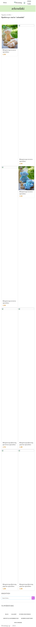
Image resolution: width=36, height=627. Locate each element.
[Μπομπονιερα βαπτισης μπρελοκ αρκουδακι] (26, 374)
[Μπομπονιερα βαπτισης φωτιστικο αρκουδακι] (10, 374)
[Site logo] (18, 2)
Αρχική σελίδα (6, 15)
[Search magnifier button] (33, 597)
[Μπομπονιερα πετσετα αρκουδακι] (10, 36)
